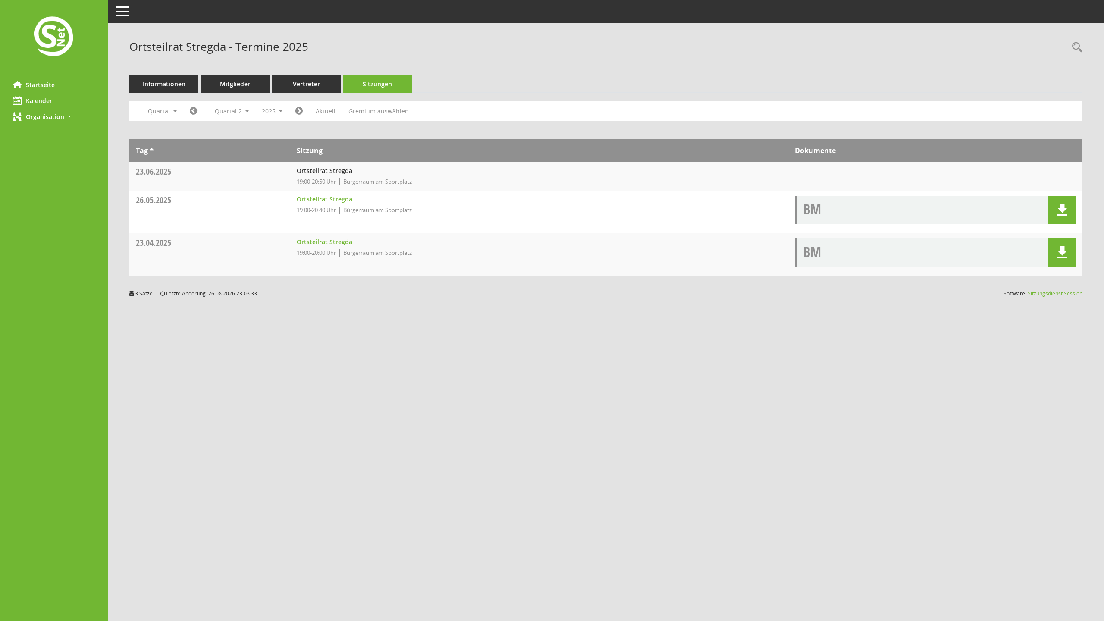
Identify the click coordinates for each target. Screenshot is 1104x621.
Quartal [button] (160, 111)
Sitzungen (377, 84)
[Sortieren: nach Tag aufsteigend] (152, 150)
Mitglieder (235, 84)
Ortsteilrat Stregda (324, 199)
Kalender (39, 101)
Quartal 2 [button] (229, 111)
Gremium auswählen (378, 111)
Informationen (164, 84)
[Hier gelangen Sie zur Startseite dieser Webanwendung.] (54, 37)
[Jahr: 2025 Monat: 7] (299, 111)
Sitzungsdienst (1055, 293)
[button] (54, 117)
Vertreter (306, 84)
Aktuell (326, 111)
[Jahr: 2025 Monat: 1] (193, 111)
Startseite (40, 85)
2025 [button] (269, 111)
